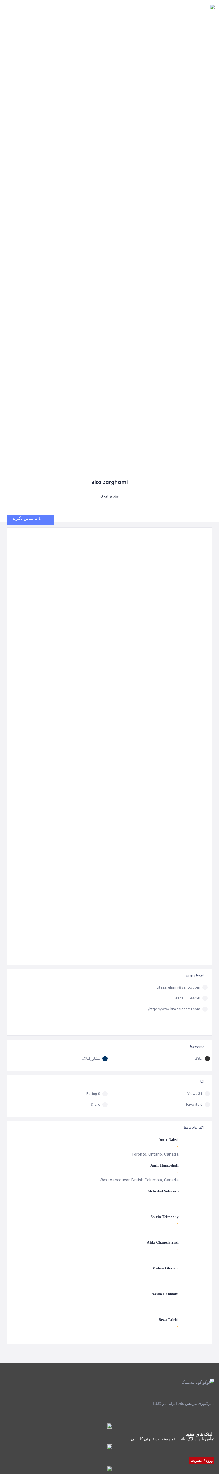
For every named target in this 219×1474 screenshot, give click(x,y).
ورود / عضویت (201, 1460)
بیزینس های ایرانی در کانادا (175, 1403)
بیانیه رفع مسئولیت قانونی (165, 1439)
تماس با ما (205, 1439)
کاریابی (137, 1439)
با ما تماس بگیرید (27, 518)
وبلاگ (191, 1439)
